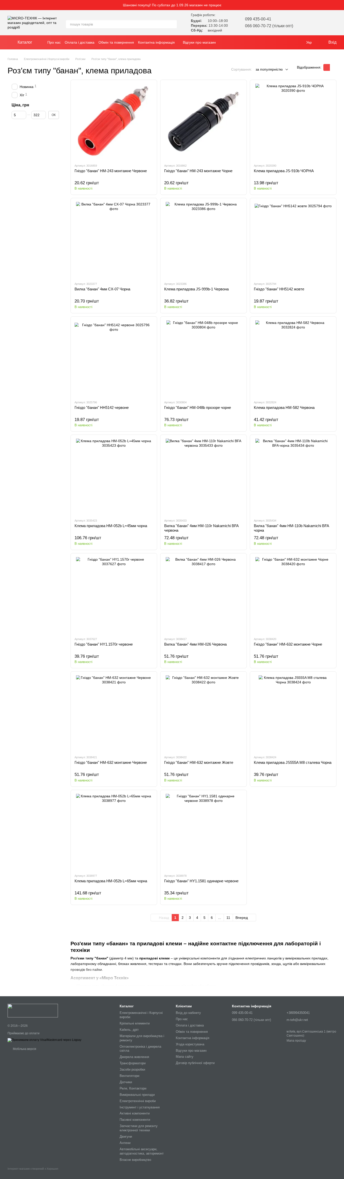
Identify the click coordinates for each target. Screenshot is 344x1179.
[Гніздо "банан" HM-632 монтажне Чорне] (293, 595)
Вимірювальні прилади (137, 1095)
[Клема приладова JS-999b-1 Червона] (203, 240)
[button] (339, 5)
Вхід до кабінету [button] (188, 1013)
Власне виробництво (135, 1160)
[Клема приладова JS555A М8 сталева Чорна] (293, 713)
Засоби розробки (132, 1069)
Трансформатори (133, 1063)
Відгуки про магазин (199, 42)
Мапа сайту (184, 1057)
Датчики (126, 1082)
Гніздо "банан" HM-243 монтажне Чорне (198, 171)
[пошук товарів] (173, 24)
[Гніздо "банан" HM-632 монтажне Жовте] (203, 713)
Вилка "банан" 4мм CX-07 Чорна (102, 289)
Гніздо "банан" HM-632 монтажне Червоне (111, 762)
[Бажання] (306, 23)
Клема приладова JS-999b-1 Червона (196, 289)
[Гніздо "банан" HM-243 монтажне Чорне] (203, 121)
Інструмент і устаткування (140, 1107)
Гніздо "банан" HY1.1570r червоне (104, 644)
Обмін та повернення (116, 42)
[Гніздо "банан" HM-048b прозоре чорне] (203, 358)
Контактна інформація (156, 42)
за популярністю (269, 69)
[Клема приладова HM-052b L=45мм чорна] (114, 476)
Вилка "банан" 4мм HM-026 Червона (195, 644)
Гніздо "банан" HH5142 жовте (279, 289)
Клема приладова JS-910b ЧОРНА (284, 171)
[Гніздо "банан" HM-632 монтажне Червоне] (114, 713)
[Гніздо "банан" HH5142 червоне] (114, 358)
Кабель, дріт (129, 1030)
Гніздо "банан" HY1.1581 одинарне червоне (201, 881)
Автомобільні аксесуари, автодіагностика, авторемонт (142, 1151)
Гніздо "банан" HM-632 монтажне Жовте (198, 762)
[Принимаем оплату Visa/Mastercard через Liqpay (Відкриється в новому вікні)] (44, 1040)
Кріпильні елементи (135, 1023)
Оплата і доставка (79, 42)
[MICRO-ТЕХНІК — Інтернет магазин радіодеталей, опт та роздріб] (33, 1010)
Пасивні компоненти (135, 1120)
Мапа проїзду (296, 1040)
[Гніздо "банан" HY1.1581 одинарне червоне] (203, 831)
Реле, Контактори (133, 1088)
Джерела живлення (134, 1057)
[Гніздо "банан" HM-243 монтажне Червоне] (114, 121)
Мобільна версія (24, 1049)
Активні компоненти (135, 1113)
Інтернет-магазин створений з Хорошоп (33, 1168)
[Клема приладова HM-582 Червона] (293, 358)
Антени (125, 1143)
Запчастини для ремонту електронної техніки (139, 1128)
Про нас (54, 42)
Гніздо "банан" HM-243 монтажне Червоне (111, 171)
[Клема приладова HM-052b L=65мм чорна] (114, 831)
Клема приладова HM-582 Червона (284, 407)
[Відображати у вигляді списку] (333, 67)
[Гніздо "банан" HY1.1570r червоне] (114, 595)
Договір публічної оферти (195, 1063)
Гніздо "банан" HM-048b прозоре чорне (197, 407)
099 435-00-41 (258, 19)
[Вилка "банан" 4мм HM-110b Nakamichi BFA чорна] (293, 476)
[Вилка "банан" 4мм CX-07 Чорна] (114, 240)
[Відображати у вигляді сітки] (326, 67)
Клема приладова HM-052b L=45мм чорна (111, 526)
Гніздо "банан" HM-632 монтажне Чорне (288, 644)
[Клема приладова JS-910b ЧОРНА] (293, 121)
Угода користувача (190, 1044)
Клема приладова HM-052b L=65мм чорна (111, 881)
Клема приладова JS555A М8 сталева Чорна (292, 762)
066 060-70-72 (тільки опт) (269, 26)
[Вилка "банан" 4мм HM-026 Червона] (203, 595)
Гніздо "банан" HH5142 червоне (102, 407)
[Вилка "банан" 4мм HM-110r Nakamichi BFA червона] (203, 476)
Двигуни (126, 1136)
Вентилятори (129, 1076)
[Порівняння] (319, 23)
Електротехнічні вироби (138, 1101)
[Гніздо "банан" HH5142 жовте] (293, 240)
